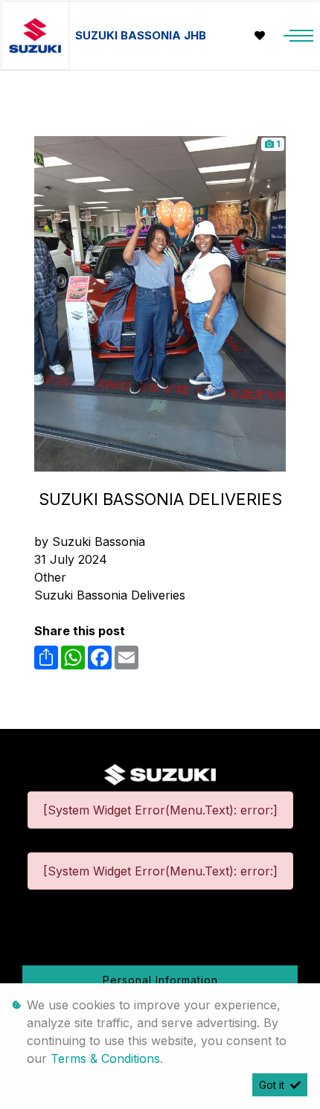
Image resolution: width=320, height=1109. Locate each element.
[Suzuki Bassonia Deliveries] (160, 302)
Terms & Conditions (105, 1058)
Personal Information (160, 980)
